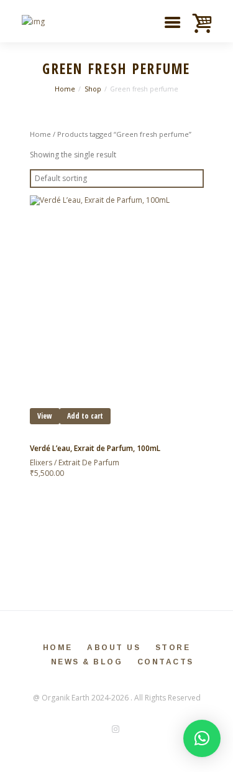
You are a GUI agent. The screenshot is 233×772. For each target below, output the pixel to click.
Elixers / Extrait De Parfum (74, 462)
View (44, 416)
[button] (202, 738)
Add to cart (85, 416)
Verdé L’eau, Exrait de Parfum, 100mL (95, 448)
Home (65, 89)
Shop (93, 89)
